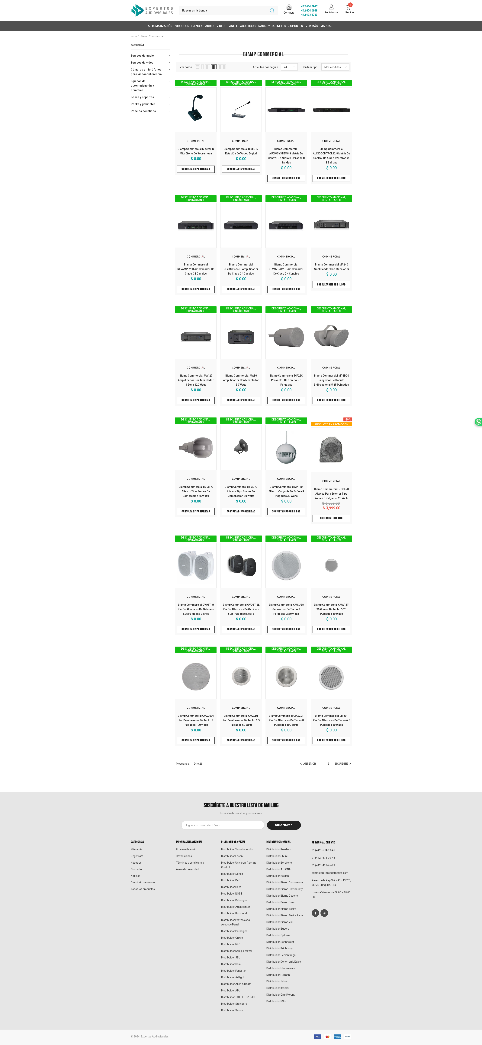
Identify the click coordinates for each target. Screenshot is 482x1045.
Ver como (186, 67)
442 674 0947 (309, 6)
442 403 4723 (309, 14)
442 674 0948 (309, 10)
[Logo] (152, 10)
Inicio (134, 36)
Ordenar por (311, 67)
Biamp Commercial (152, 36)
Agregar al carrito (331, 518)
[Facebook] (315, 913)
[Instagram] (324, 913)
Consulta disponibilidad (196, 169)
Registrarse (331, 12)
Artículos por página (265, 67)
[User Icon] (331, 6)
